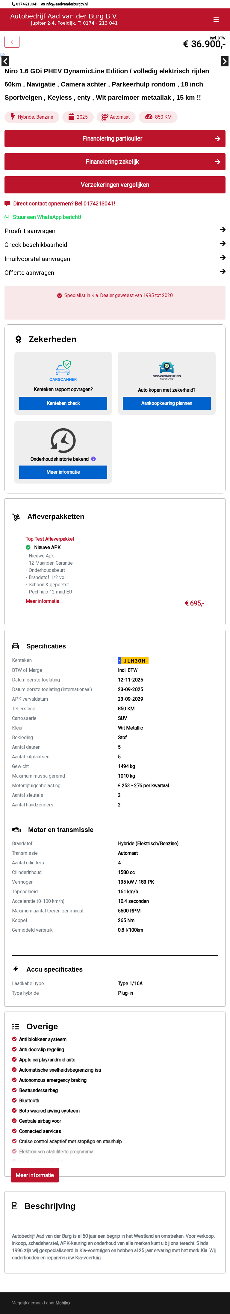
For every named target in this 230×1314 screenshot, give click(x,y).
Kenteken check (63, 403)
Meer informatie (63, 472)
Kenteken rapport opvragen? (63, 389)
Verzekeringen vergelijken (115, 184)
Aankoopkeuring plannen (166, 403)
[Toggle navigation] (216, 19)
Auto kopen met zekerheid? (167, 390)
